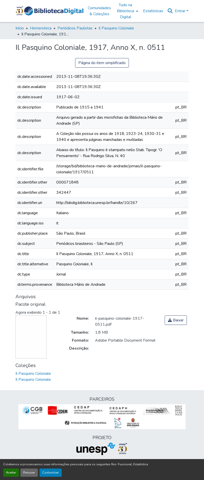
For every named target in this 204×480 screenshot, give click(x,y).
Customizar (50, 472)
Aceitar (11, 472)
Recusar (29, 472)
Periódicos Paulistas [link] (75, 28)
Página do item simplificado (102, 63)
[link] (176, 320)
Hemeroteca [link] (40, 28)
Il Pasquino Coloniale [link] (116, 28)
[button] (54, 11)
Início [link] (19, 28)
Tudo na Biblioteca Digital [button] (125, 11)
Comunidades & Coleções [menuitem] (99, 11)
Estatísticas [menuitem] (153, 11)
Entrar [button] (180, 11)
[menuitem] (127, 11)
